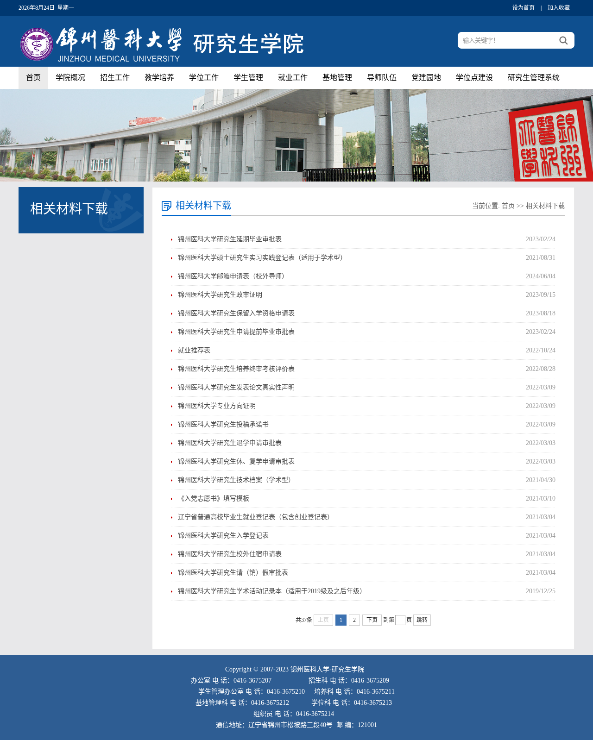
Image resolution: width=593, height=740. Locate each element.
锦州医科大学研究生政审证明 (220, 294)
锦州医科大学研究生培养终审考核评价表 (236, 368)
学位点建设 (474, 78)
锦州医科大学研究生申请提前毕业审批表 (236, 331)
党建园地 (426, 78)
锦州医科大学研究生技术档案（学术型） (236, 480)
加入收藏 (559, 8)
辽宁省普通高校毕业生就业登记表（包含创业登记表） (256, 517)
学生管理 (248, 78)
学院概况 (70, 78)
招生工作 (115, 78)
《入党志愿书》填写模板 (213, 498)
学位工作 (204, 78)
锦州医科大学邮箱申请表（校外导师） (233, 276)
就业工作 (293, 78)
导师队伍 (382, 78)
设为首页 (523, 8)
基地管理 (337, 78)
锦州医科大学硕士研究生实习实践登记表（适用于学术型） (262, 257)
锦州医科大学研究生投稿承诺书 (223, 424)
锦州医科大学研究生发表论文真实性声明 (236, 387)
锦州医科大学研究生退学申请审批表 (230, 442)
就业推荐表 (194, 350)
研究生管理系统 (534, 78)
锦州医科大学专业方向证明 (217, 405)
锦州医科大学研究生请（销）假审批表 (233, 572)
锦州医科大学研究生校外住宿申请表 (230, 554)
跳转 (422, 620)
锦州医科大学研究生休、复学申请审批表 (236, 461)
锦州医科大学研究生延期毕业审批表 (230, 239)
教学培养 (159, 78)
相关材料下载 (545, 205)
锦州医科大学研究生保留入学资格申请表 (236, 313)
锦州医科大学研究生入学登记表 (223, 535)
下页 (372, 620)
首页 (33, 78)
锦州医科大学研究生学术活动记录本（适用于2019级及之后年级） (272, 591)
